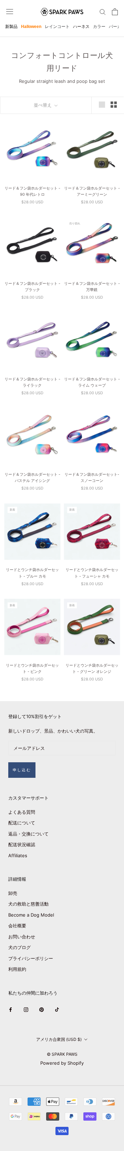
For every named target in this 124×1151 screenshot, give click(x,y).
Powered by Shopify (62, 1063)
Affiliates (17, 855)
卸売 (12, 893)
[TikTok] (57, 1009)
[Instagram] (26, 1009)
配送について (21, 822)
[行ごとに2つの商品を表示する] (114, 104)
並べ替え (43, 105)
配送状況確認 (21, 844)
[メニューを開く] (9, 11)
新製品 (11, 26)
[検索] (103, 11)
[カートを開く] (115, 11)
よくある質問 (21, 812)
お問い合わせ (21, 936)
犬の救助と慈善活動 (28, 904)
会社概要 (17, 925)
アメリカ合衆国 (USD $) (59, 1039)
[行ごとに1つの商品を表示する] (102, 104)
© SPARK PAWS (62, 1054)
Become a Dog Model (31, 915)
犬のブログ (19, 947)
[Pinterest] (41, 1009)
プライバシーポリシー (30, 958)
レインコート (57, 26)
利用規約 (17, 969)
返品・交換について (28, 833)
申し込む (22, 769)
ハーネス (81, 26)
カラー (99, 26)
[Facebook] (10, 1009)
